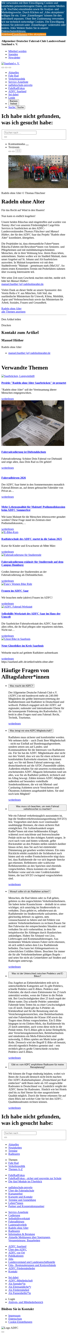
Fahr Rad (13, 75)
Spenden (13, 54)
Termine (12, 1150)
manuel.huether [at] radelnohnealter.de (22, 284)
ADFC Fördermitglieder (21, 1268)
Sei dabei (13, 94)
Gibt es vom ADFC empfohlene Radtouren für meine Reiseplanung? (37, 1065)
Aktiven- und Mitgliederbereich (25, 1302)
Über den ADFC (17, 1249)
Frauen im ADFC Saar (15, 590)
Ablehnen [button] (6, 34)
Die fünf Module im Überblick (25, 1181)
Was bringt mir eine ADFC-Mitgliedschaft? (31, 730)
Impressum (14, 1315)
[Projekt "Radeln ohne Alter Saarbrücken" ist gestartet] (18, 376)
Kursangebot (15, 1193)
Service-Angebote (18, 81)
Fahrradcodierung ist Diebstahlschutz (23, 451)
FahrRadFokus (16, 88)
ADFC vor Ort (16, 1252)
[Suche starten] (5, 136)
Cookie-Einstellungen (20, 1321)
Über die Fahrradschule (21, 1190)
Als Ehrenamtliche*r (19, 1286)
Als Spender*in (16, 1283)
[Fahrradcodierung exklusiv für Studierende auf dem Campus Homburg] (21, 554)
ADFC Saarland (17, 91)
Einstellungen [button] (19, 34)
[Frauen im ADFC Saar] (16, 583)
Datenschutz (15, 1318)
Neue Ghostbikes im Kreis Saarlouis (22, 645)
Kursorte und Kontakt (20, 1196)
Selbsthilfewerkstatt (19, 1218)
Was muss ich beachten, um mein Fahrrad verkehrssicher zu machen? (37, 807)
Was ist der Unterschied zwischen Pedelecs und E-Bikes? (37, 974)
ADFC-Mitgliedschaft (20, 1280)
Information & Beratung (21, 1234)
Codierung (14, 1215)
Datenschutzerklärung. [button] (13, 31)
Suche (12, 107)
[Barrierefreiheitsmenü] (2, 67)
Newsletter (14, 57)
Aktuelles (13, 72)
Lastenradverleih (17, 1224)
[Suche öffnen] (6, 67)
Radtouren (14, 1153)
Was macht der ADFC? (21, 686)
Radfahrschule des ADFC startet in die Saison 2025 (31, 538)
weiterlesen (14, 723)
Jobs (10, 1258)
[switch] (27, 144)
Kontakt (12, 1271)
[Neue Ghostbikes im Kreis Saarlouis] (15, 638)
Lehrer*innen (15, 1203)
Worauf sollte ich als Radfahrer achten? (30, 891)
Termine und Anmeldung (22, 1199)
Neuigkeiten (15, 1147)
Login (11, 97)
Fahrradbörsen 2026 (13, 477)
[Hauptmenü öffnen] (9, 67)
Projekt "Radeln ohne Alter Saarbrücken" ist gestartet (33, 382)
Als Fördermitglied (18, 1289)
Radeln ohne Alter (11, 308)
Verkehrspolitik (16, 78)
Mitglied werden (17, 51)
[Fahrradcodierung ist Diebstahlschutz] (32, 444)
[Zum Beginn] (2, 1331)
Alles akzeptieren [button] (36, 34)
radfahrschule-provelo (20, 85)
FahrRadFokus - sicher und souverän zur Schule (34, 1178)
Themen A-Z (15, 1169)
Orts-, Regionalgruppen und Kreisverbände (32, 1265)
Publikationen (16, 1255)
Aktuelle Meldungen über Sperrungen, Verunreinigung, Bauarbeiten (29, 1239)
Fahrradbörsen (16, 1221)
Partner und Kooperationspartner (26, 1206)
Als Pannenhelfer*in (19, 1293)
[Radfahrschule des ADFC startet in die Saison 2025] (9, 532)
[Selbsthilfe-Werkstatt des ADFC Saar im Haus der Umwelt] (16, 606)
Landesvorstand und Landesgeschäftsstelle (31, 1262)
